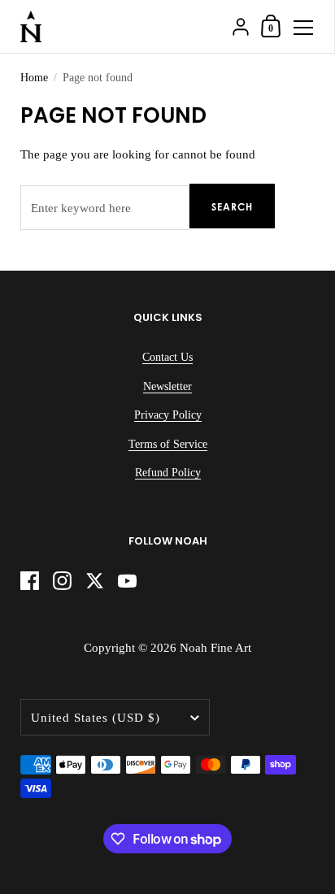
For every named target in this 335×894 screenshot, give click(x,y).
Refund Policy (168, 473)
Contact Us (167, 357)
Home (34, 78)
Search (232, 207)
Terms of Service (167, 444)
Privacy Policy (168, 415)
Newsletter (167, 386)
